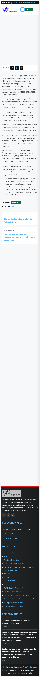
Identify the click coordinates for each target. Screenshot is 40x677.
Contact (29, 9)
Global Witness (9, 581)
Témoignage (9, 27)
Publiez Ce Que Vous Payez (14, 564)
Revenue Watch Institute (13, 592)
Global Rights (8, 577)
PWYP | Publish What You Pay (14, 588)
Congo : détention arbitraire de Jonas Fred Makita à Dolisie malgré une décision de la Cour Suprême (19, 297)
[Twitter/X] (8, 515)
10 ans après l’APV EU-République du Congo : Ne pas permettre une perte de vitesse (19, 475)
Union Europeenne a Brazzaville (15, 606)
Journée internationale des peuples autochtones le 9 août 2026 (25, 3)
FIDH (5, 556)
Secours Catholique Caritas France (16, 595)
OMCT (6, 584)
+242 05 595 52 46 (8, 534)
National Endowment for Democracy (17, 553)
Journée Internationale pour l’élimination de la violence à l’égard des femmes (19, 237)
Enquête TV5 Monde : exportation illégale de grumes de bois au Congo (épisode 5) (19, 306)
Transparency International (13, 602)
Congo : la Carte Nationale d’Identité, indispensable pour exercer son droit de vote (19, 385)
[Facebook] (4, 515)
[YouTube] (13, 515)
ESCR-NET (8, 574)
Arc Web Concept (30, 667)
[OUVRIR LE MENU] (35, 9)
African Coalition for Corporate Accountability (20, 599)
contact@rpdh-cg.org (13, 329)
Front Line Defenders (11, 560)
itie (13, 206)
